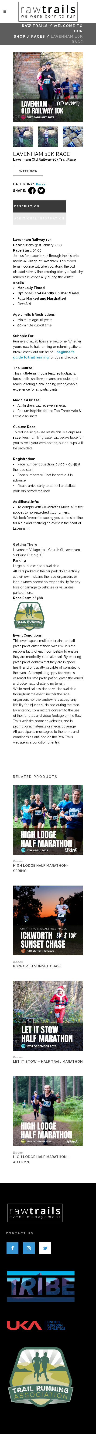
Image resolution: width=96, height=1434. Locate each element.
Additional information (39, 218)
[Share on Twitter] (41, 190)
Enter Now (28, 171)
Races (38, 36)
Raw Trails (35, 26)
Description (27, 206)
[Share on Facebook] (32, 190)
